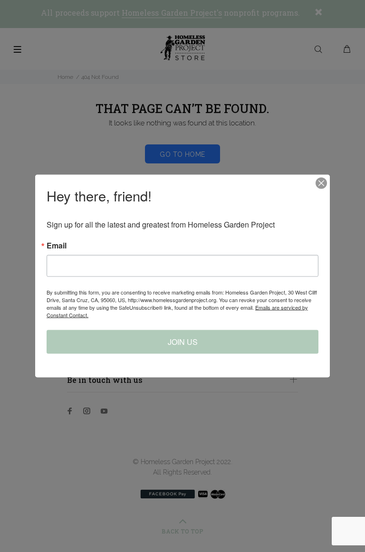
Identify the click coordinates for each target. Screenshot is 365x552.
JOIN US (183, 341)
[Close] (321, 183)
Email (57, 245)
